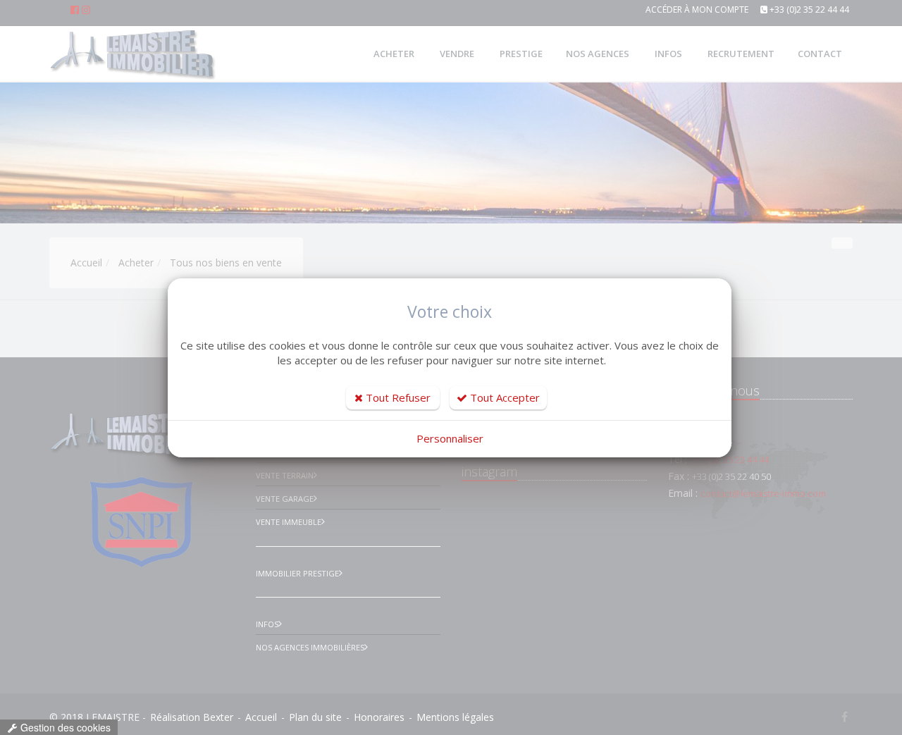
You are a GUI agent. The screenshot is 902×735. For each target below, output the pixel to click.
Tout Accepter (503, 397)
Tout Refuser (397, 397)
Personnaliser (449, 438)
